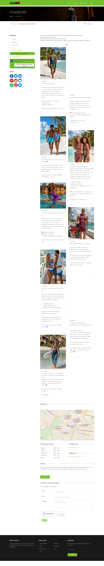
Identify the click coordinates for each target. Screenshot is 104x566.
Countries (84, 3)
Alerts (13, 47)
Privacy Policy (43, 549)
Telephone (14, 42)
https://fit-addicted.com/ (75, 457)
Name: (43, 491)
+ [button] (42, 412)
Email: (43, 496)
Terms (41, 546)
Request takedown (16, 56)
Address (14, 39)
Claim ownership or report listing (19, 53)
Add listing (57, 546)
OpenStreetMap (86, 439)
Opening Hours (15, 45)
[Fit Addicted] (68, 425)
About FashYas (43, 543)
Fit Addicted (68, 428)
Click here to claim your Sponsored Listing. (24, 64)
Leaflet (76, 439)
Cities (75, 3)
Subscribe (45, 477)
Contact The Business (17, 50)
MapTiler (80, 439)
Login (91, 3)
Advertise (56, 543)
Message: (44, 501)
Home (69, 3)
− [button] (42, 414)
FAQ (41, 551)
